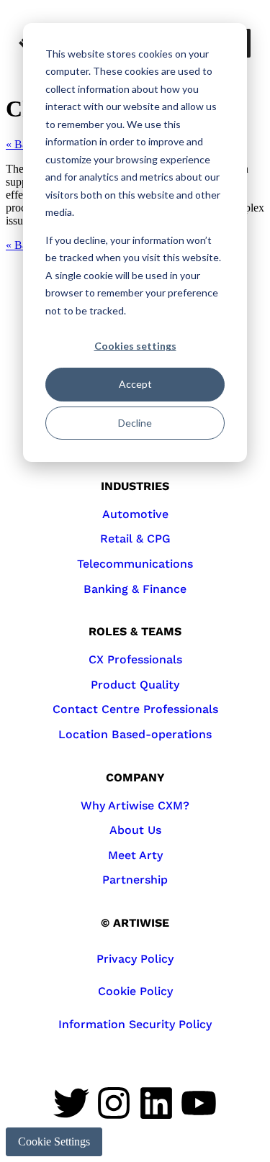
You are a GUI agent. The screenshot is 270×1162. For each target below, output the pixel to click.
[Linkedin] (156, 1103)
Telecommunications (135, 564)
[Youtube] (199, 1103)
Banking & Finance (135, 589)
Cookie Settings (54, 1141)
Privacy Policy (135, 959)
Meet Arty (135, 855)
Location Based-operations (135, 734)
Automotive (135, 514)
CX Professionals (135, 659)
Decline (135, 423)
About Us (135, 830)
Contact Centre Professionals (135, 709)
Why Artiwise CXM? (135, 805)
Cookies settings (135, 346)
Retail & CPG (135, 538)
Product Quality (135, 684)
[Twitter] (71, 1103)
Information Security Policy (135, 1024)
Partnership (135, 879)
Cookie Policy (135, 991)
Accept (135, 384)
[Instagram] (114, 1103)
